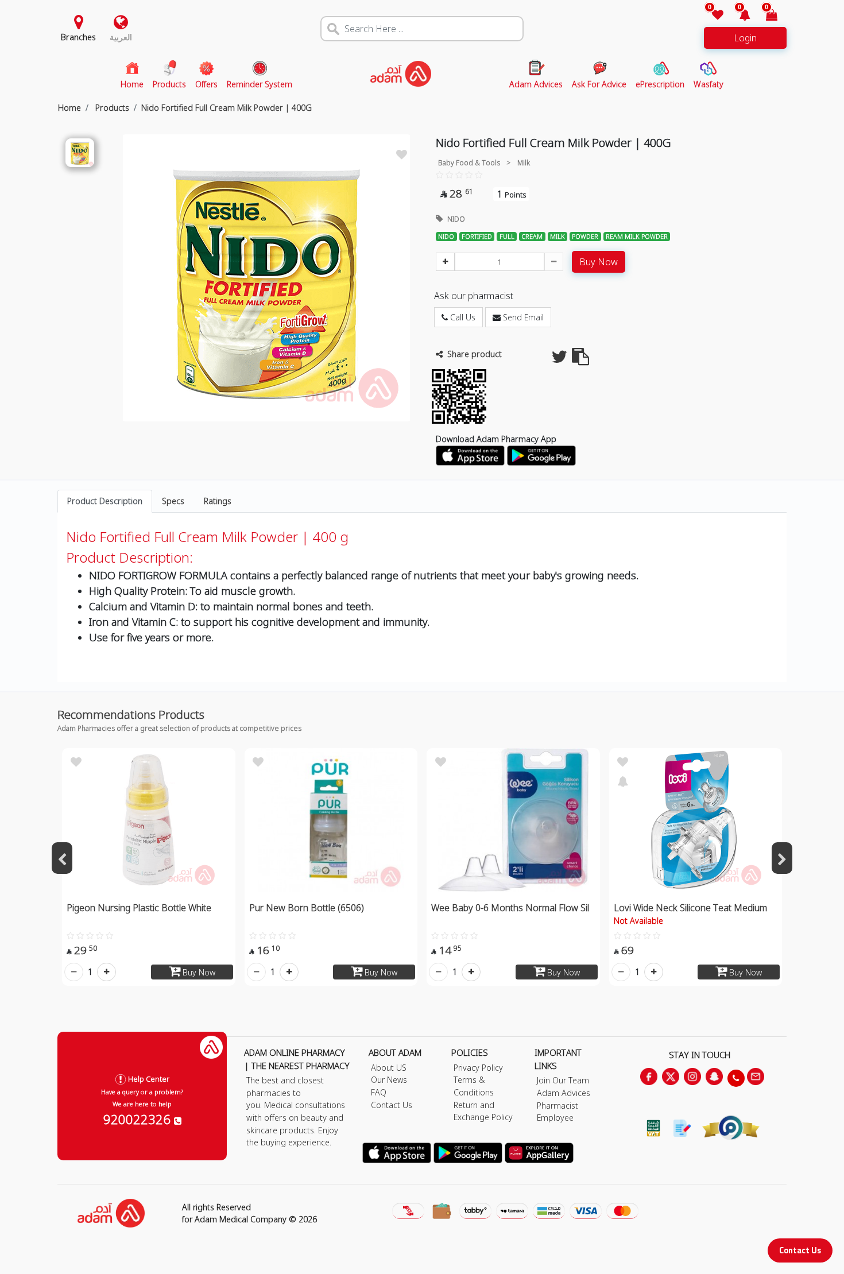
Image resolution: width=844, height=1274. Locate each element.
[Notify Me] (623, 780)
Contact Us (800, 1250)
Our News (389, 1079)
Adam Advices (563, 1092)
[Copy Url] (580, 359)
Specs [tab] (173, 500)
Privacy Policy (478, 1067)
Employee (555, 1117)
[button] (738, 15)
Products (111, 107)
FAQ (378, 1092)
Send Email (522, 317)
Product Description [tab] (104, 500)
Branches (78, 37)
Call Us (461, 317)
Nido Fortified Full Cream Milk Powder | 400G (226, 107)
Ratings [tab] (217, 500)
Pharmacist (557, 1105)
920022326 (138, 1119)
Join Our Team (563, 1080)
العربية (121, 37)
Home (69, 107)
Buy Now (598, 261)
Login (745, 38)
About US (388, 1067)
